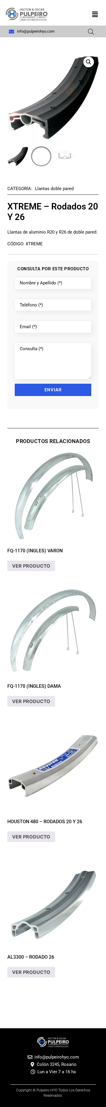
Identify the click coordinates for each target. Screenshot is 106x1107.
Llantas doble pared (54, 188)
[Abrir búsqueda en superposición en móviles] (91, 31)
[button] (95, 14)
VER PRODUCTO (31, 566)
